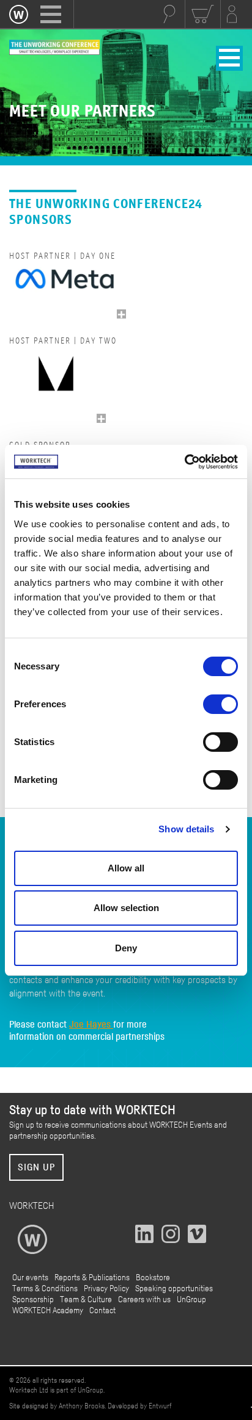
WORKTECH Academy (47, 1310)
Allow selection (126, 908)
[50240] (101, 418)
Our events (30, 1278)
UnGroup (191, 1300)
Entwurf (160, 1406)
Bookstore (153, 1278)
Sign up (36, 1167)
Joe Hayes (91, 1024)
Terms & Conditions (45, 1289)
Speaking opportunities (174, 1289)
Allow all (126, 868)
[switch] (220, 704)
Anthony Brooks (82, 1406)
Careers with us (144, 1300)
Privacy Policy (106, 1289)
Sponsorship (33, 1300)
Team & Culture (86, 1300)
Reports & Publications (92, 1278)
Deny (126, 948)
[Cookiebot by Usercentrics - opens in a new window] (184, 462)
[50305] (121, 314)
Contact (102, 1310)
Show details (186, 829)
